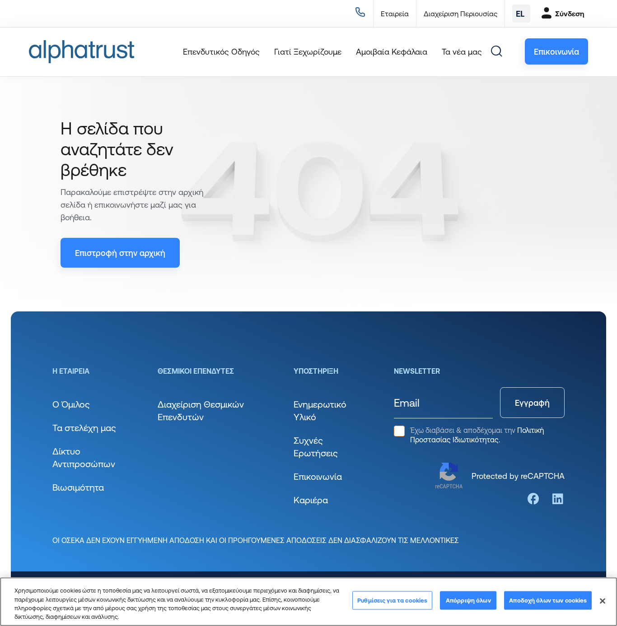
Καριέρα (311, 500)
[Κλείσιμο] (602, 601)
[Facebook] (533, 499)
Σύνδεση (569, 13)
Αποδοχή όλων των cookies (548, 600)
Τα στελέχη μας (84, 427)
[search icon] (496, 51)
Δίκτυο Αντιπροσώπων (83, 457)
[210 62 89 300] (358, 13)
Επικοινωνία (318, 476)
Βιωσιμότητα (78, 487)
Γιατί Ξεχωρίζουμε (307, 51)
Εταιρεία (395, 13)
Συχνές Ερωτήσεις (316, 446)
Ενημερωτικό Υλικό (320, 410)
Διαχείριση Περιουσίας (460, 13)
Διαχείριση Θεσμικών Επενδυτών (201, 410)
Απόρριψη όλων (468, 600)
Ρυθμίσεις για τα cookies (392, 600)
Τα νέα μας (462, 51)
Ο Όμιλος (71, 404)
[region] (308, 601)
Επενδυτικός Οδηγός (221, 51)
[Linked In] (558, 499)
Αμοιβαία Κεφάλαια (391, 51)
